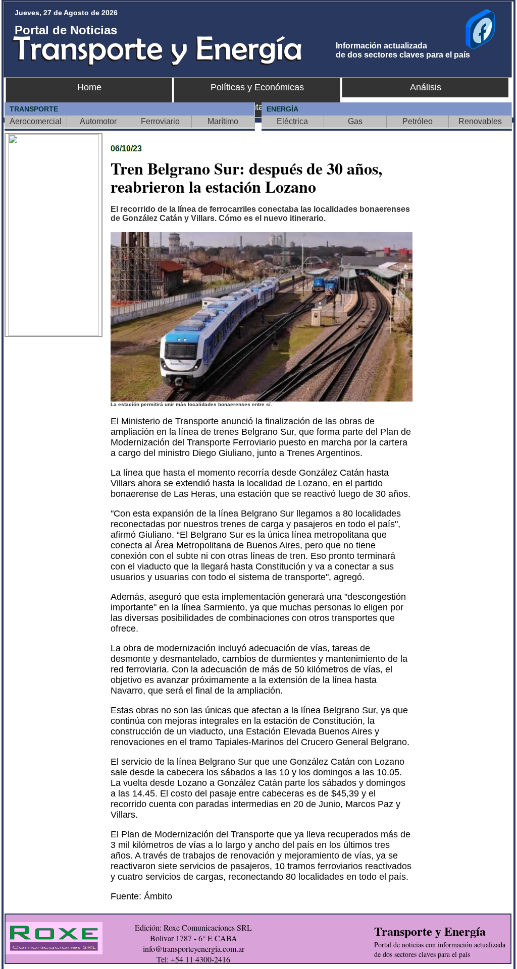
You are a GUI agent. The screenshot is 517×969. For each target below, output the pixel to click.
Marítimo (223, 121)
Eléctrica (292, 121)
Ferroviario (160, 121)
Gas (355, 121)
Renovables (480, 121)
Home (89, 87)
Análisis (425, 87)
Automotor (98, 121)
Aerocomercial (36, 121)
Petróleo (417, 121)
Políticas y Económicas (257, 87)
